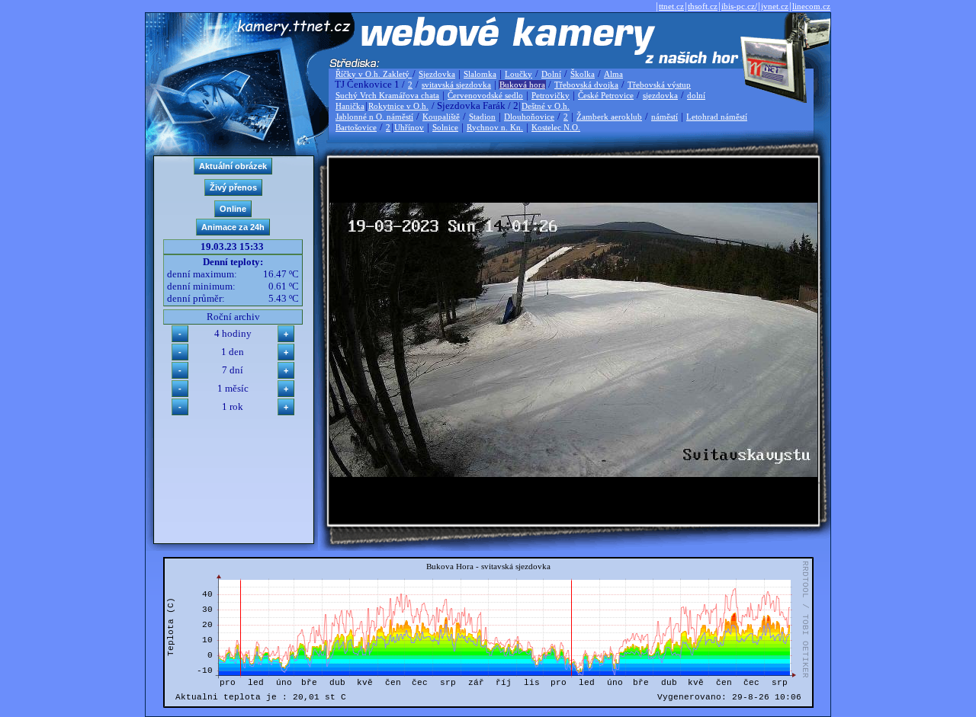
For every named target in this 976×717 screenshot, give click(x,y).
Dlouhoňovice (529, 116)
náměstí (664, 116)
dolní (696, 95)
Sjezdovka (437, 73)
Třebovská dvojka (586, 84)
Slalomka (480, 73)
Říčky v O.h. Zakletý (374, 73)
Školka (582, 73)
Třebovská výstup (659, 84)
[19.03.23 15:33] (573, 473)
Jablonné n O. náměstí (374, 116)
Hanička (350, 105)
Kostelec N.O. (555, 127)
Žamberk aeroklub (609, 116)
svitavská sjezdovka (456, 84)
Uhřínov (409, 127)
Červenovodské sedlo (485, 95)
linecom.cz (811, 6)
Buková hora (522, 84)
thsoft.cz (703, 6)
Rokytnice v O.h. (398, 105)
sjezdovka (660, 95)
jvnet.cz (774, 6)
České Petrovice (606, 95)
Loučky (518, 73)
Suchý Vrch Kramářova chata (387, 95)
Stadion (482, 116)
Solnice (445, 127)
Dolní (551, 73)
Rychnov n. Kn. (495, 127)
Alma (613, 73)
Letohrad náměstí (716, 116)
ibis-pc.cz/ (739, 6)
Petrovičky (550, 95)
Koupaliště (441, 116)
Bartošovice (356, 127)
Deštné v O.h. (546, 105)
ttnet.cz (671, 6)
